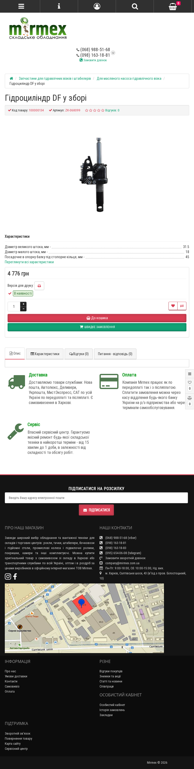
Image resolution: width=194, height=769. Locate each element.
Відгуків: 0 (112, 110)
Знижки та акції (110, 676)
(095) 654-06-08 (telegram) (123, 553)
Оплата (10, 691)
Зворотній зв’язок (17, 733)
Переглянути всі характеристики (29, 262)
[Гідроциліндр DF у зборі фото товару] (97, 172)
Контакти (11, 681)
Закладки (106, 715)
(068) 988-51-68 (94, 49)
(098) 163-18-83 (115, 548)
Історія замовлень (112, 710)
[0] (172, 7)
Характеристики (47, 354)
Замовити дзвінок (95, 60)
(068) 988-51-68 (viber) (120, 538)
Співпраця (107, 686)
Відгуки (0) (81, 354)
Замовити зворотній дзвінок (125, 558)
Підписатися (99, 510)
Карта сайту (12, 743)
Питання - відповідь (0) (115, 354)
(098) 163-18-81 (94, 55)
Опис (17, 353)
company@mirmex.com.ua (122, 563)
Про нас (10, 671)
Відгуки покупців (111, 671)
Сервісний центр (16, 748)
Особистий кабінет (112, 705)
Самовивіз (12, 686)
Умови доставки (16, 676)
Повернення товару (18, 738)
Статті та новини (111, 681)
